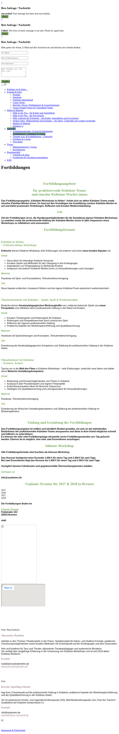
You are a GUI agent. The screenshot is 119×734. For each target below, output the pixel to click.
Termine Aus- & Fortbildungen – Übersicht (32, 136)
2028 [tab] (3, 492)
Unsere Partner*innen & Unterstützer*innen (33, 107)
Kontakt (16, 94)
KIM (9, 160)
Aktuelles (11, 128)
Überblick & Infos (21, 155)
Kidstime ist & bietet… (17, 89)
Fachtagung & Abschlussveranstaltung (30, 157)
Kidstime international (23, 100)
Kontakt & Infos (14, 92)
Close (4, 16)
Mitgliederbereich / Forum (25, 147)
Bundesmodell (13, 152)
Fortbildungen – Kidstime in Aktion (29, 134)
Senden (5, 81)
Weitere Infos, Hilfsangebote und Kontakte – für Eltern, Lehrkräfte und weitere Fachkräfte (54, 121)
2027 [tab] (3, 490)
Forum (10, 144)
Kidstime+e (18, 126)
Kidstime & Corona (22, 139)
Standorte (17, 97)
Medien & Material (21, 123)
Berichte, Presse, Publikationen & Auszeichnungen (36, 105)
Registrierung (19, 149)
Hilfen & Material (15, 110)
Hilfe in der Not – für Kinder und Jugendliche (34, 113)
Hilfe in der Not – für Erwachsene (28, 115)
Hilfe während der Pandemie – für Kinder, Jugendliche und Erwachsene (46, 118)
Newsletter (18, 142)
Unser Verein (19, 102)
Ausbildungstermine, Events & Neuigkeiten (33, 131)
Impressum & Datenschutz (13, 730)
